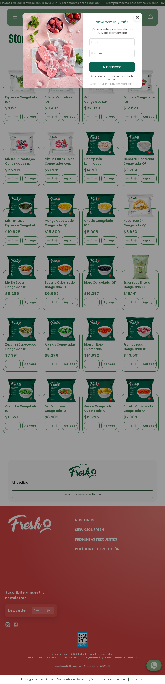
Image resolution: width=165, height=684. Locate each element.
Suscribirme (112, 67)
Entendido (136, 679)
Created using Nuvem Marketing (112, 84)
